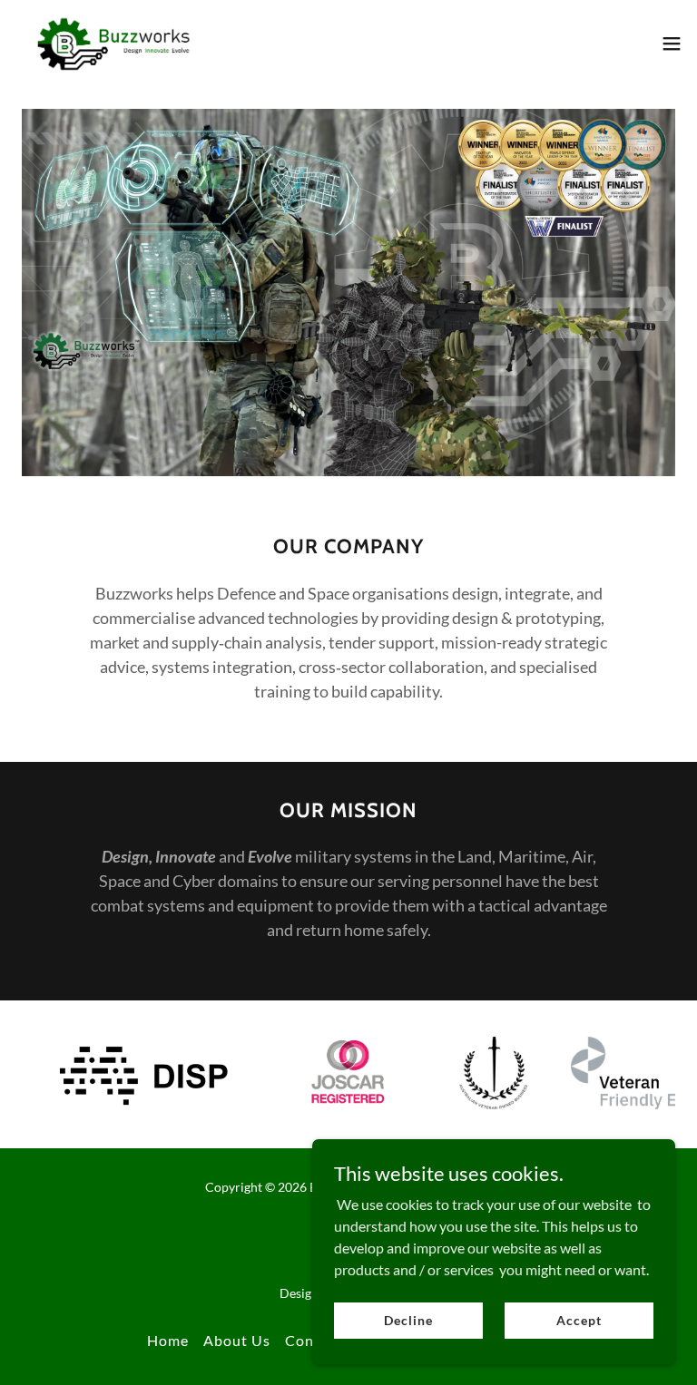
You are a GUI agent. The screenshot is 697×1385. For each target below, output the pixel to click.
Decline (408, 1320)
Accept (578, 1320)
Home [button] (168, 1340)
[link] (114, 43)
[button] (671, 43)
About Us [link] (236, 1340)
